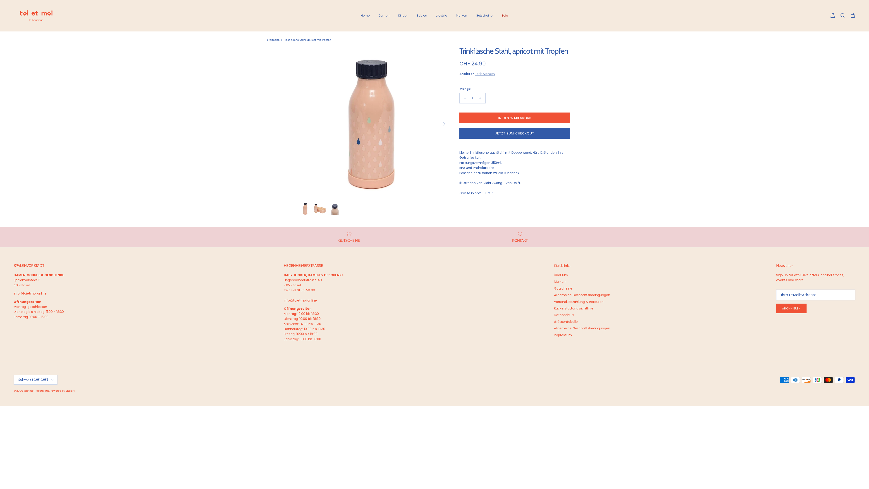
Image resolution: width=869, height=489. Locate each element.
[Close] (860, 394)
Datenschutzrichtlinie (738, 462)
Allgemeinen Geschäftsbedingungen (752, 463)
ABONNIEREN (756, 447)
